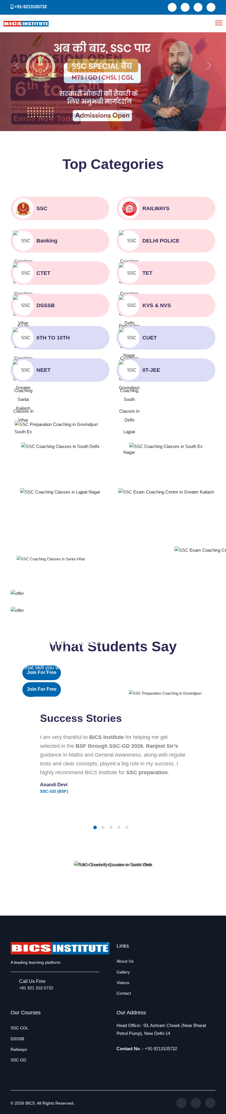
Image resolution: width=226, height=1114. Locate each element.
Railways (19, 1049)
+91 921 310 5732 (36, 988)
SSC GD (18, 1060)
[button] (95, 827)
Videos (123, 982)
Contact (124, 993)
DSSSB (17, 1038)
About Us (125, 961)
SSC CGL (20, 1028)
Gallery (123, 972)
